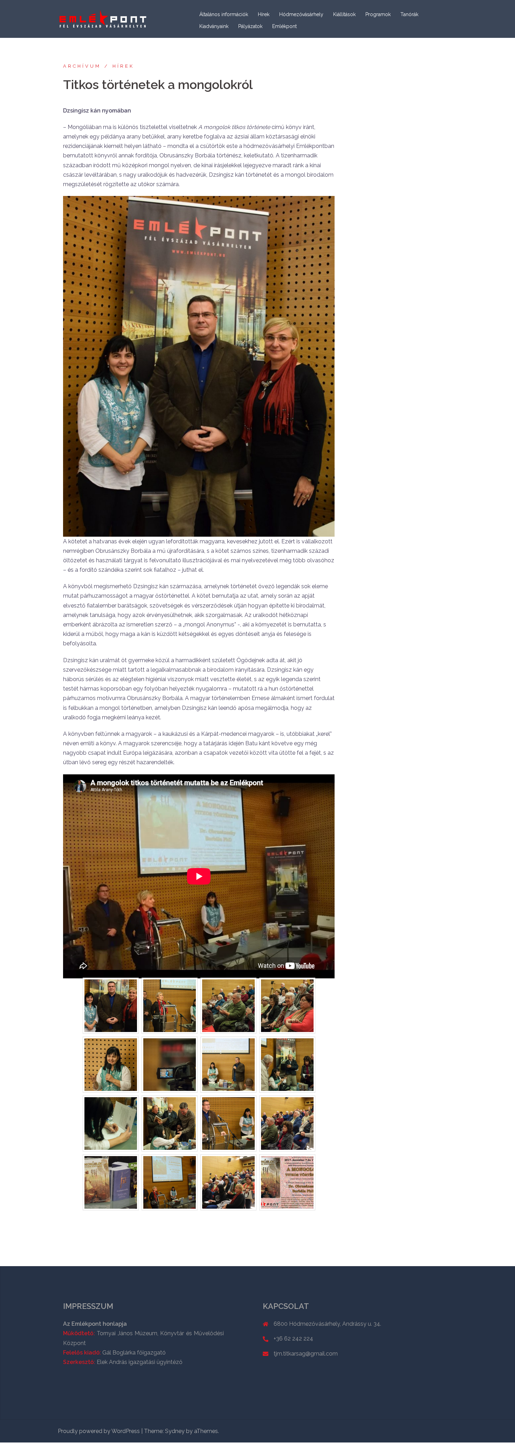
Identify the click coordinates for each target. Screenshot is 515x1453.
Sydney (175, 1431)
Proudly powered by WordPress (99, 1431)
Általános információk (223, 14)
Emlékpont (284, 26)
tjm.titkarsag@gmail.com (306, 1353)
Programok (378, 14)
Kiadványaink (213, 26)
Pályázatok (250, 26)
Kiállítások (344, 14)
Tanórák (409, 14)
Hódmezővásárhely (301, 14)
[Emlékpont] (103, 18)
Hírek (263, 14)
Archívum (82, 66)
